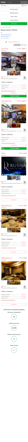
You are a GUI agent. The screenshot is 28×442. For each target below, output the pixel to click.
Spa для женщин (5, 36)
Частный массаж (14, 9)
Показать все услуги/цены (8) (8, 91)
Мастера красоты (14, 13)
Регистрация (24, 2)
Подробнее (13, 93)
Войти (25, 5)
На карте (24, 45)
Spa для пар (4, 39)
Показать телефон (14, 96)
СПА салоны (14, 23)
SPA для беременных (6, 34)
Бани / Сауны (14, 16)
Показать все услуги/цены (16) (8, 195)
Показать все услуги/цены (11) (8, 247)
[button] (14, 73)
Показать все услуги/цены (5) (8, 143)
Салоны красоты (14, 20)
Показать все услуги (14, 42)
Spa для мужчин (5, 38)
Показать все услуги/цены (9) (8, 300)
